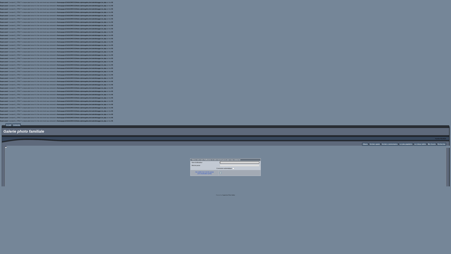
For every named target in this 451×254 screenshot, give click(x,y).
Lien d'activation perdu (204, 174)
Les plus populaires (405, 144)
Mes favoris (432, 144)
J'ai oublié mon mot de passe (204, 172)
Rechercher (441, 144)
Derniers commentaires (390, 144)
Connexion (16, 125)
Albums (365, 144)
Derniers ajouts (375, 144)
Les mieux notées (420, 144)
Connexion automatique (224, 168)
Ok (220, 172)
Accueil (8, 125)
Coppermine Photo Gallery (228, 195)
